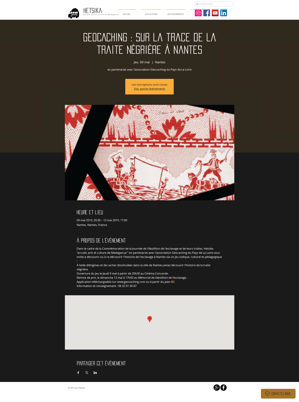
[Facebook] (206, 13)
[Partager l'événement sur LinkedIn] (95, 372)
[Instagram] (198, 13)
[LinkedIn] (223, 13)
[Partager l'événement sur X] (86, 372)
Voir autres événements (149, 89)
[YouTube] (215, 13)
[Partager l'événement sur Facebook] (78, 372)
